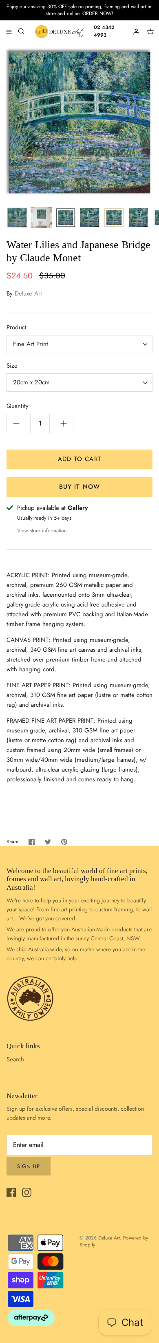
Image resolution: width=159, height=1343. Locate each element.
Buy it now (79, 486)
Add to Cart (79, 458)
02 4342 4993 (104, 31)
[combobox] (79, 344)
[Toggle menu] (9, 31)
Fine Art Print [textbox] (30, 344)
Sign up (28, 1166)
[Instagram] (26, 1192)
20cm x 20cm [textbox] (31, 382)
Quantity (18, 406)
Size (12, 366)
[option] (79, 122)
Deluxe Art (28, 293)
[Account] (136, 31)
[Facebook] (11, 1192)
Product (16, 327)
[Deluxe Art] (60, 31)
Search (15, 1059)
